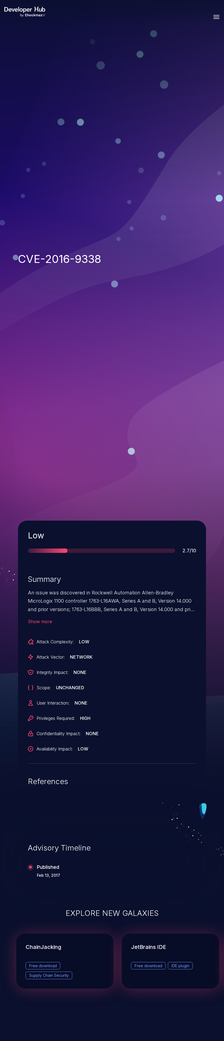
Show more (40, 621)
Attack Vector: (51, 657)
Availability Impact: (55, 749)
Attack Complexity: (55, 641)
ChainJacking (43, 947)
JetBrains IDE (148, 947)
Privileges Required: (56, 718)
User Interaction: (53, 703)
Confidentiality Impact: (59, 733)
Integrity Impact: (52, 672)
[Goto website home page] (24, 12)
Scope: (44, 687)
